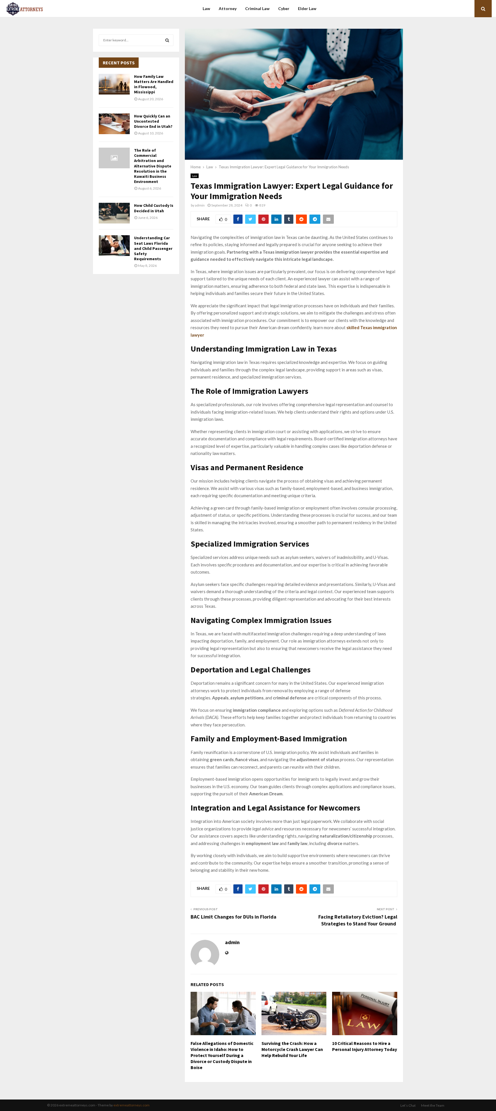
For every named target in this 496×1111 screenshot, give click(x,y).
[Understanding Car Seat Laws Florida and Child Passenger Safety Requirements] (114, 245)
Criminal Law (257, 8)
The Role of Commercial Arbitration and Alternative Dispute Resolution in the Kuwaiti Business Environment (152, 166)
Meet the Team (432, 1105)
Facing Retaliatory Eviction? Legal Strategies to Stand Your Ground (357, 920)
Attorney (228, 8)
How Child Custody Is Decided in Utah (153, 208)
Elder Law (307, 8)
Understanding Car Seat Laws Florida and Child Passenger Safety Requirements (153, 248)
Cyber (283, 8)
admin (200, 205)
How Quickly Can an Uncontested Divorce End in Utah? (153, 121)
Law (206, 8)
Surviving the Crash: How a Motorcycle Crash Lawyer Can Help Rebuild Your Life (292, 1049)
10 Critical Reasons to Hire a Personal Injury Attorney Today (364, 1046)
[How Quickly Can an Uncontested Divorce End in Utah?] (114, 123)
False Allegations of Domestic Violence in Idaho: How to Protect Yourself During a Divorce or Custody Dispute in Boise (222, 1055)
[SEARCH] (167, 40)
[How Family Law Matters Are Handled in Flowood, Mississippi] (114, 84)
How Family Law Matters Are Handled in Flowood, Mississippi (153, 84)
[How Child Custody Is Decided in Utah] (114, 213)
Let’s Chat (408, 1105)
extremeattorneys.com (131, 1105)
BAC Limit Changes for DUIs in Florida (233, 916)
